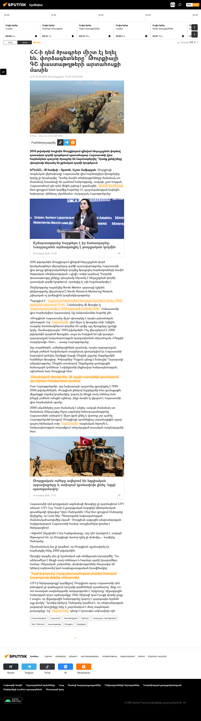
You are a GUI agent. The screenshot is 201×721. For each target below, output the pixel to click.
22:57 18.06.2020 (38, 76)
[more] (119, 253)
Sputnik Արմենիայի (111, 186)
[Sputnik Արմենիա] (15, 7)
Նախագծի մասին (12, 685)
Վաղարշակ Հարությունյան (105, 618)
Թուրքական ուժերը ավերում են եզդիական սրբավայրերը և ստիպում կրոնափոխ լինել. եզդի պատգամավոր (74, 485)
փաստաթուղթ (54, 624)
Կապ (61, 685)
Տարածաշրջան (71, 618)
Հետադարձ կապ (55, 689)
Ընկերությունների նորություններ (122, 685)
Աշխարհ (85, 618)
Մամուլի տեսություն (52, 28)
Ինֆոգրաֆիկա (109, 656)
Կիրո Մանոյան (37, 624)
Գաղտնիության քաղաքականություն (162, 685)
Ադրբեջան (81, 624)
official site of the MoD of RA (50, 136)
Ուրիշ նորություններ (89, 28)
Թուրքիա (69, 624)
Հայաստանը (60, 611)
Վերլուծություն (90, 656)
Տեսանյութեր (127, 656)
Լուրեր (9, 28)
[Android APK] (13, 700)
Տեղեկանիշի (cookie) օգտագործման (22, 689)
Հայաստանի (60, 322)
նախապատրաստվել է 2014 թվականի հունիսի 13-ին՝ (65, 309)
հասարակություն (38, 618)
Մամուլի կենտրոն (157, 656)
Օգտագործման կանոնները (40, 685)
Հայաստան (55, 618)
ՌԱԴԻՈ (141, 656)
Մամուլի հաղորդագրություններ (84, 685)
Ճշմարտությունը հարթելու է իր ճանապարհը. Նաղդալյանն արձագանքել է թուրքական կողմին (74, 245)
